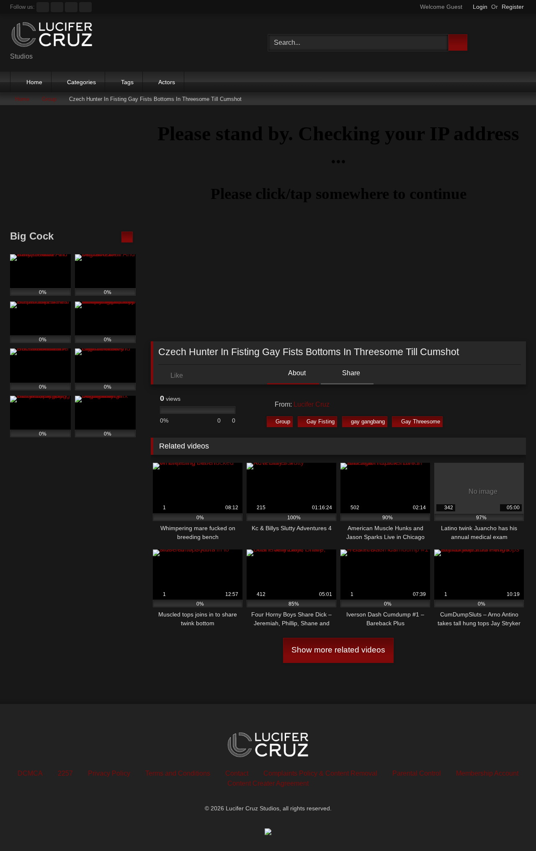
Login (480, 6)
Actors (166, 82)
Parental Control (416, 773)
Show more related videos (338, 649)
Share (350, 373)
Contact (236, 773)
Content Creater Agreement (268, 783)
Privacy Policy (109, 773)
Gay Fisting (321, 421)
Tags (127, 82)
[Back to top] (510, 826)
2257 (65, 773)
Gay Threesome (420, 421)
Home (34, 82)
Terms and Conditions (177, 773)
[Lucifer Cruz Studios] (52, 36)
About (296, 373)
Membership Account (487, 773)
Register (513, 6)
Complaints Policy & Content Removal (320, 773)
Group (49, 99)
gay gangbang (368, 421)
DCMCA (30, 773)
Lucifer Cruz (312, 404)
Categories (81, 82)
